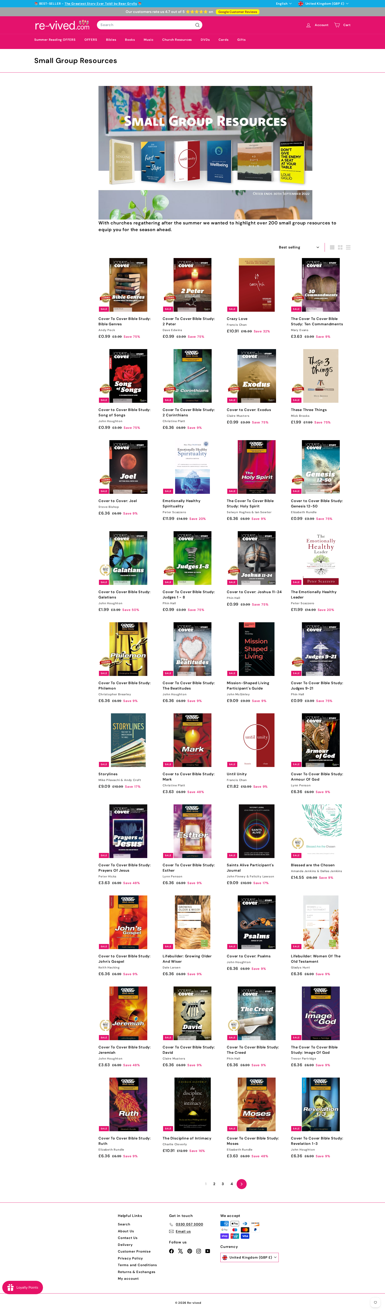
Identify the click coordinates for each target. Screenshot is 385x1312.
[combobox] (150, 25)
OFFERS (90, 40)
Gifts (241, 40)
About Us (126, 1231)
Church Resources (177, 40)
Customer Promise (134, 1251)
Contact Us (128, 1238)
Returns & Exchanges (137, 1272)
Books (130, 40)
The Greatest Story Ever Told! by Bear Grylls (101, 4)
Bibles (111, 40)
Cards (223, 40)
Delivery (125, 1245)
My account (128, 1278)
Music (148, 40)
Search (124, 1224)
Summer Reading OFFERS (55, 40)
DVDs (205, 40)
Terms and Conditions (137, 1265)
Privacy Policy (130, 1258)
